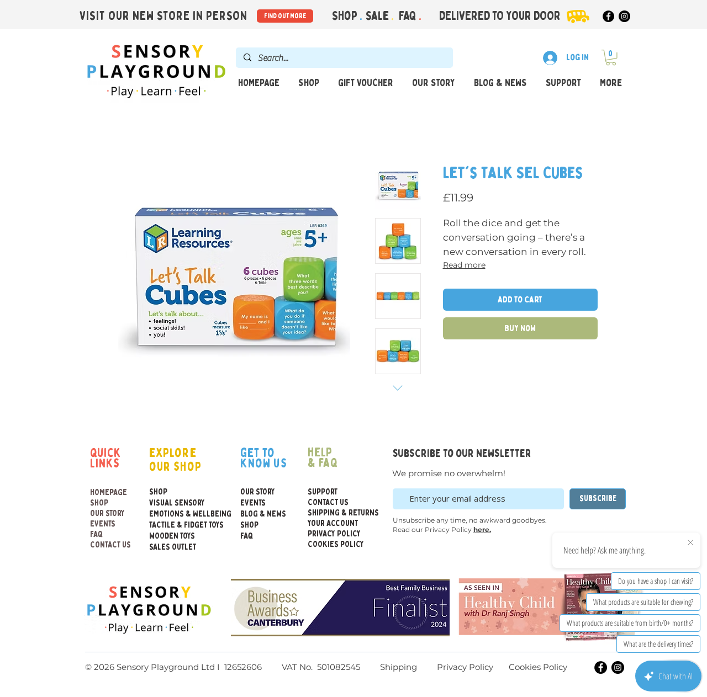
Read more (464, 265)
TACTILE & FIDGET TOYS (173, 525)
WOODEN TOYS (172, 536)
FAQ (409, 16)
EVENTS (102, 524)
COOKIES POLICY (334, 544)
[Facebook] (608, 16)
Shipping (398, 667)
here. (482, 529)
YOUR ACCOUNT (333, 523)
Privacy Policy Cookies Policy (501, 667)
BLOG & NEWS (263, 514)
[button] (611, 58)
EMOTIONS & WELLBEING (173, 514)
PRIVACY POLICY (334, 534)
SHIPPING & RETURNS (334, 513)
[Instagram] (624, 16)
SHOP (99, 503)
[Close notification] (690, 543)
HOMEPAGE (108, 492)
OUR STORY (107, 513)
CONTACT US (110, 545)
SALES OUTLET (172, 547)
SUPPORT (322, 492)
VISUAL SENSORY (173, 503)
